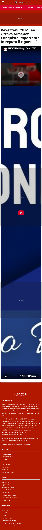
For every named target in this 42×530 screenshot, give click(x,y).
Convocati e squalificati (9, 498)
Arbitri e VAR (6, 500)
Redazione (5, 510)
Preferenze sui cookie (9, 526)
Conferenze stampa (8, 472)
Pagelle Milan (6, 485)
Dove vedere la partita (9, 495)
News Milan (19, 7)
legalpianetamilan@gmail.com (12, 434)
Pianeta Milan (7, 7)
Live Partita (5, 482)
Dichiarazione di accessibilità (11, 523)
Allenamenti (5, 467)
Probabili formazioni (8, 487)
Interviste (29, 7)
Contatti (4, 513)
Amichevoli (5, 492)
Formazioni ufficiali (8, 490)
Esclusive (5, 459)
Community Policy (7, 518)
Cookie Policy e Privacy (9, 520)
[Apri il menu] (3, 2)
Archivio (4, 515)
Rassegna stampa (7, 457)
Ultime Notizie (6, 454)
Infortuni (4, 462)
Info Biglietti (6, 464)
